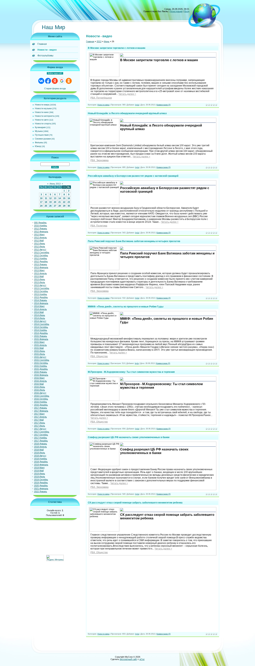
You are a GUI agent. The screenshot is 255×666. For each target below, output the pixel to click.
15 (64, 198)
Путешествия (42, 135)
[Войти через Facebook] (48, 81)
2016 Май (39, 384)
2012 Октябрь (41, 255)
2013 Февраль (41, 267)
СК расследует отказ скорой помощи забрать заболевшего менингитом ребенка (135, 502)
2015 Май (39, 348)
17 (41, 202)
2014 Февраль (41, 303)
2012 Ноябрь (40, 258)
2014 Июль (39, 318)
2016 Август (40, 393)
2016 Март (39, 378)
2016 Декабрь (41, 405)
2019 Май (39, 470)
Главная (90, 41)
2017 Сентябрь (41, 432)
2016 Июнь (39, 387)
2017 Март (39, 414)
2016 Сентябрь (41, 396)
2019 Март (39, 467)
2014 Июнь (39, 315)
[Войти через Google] (62, 81)
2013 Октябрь (41, 291)
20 (55, 202)
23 (69, 202)
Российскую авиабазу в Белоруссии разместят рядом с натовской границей (133, 176)
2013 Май (39, 276)
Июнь (106, 41)
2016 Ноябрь (40, 402)
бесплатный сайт (128, 659)
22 (64, 202)
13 (55, 198)
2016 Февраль (41, 375)
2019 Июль (39, 476)
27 (55, 206)
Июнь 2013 (55, 183)
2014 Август (40, 321)
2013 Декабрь (41, 297)
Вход (186, 11)
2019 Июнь (39, 473)
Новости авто (42, 120)
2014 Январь (40, 300)
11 (46, 198)
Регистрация (176, 11)
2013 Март (39, 270)
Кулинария (40, 127)
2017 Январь (40, 408)
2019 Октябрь (41, 479)
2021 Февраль (41, 488)
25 (46, 206)
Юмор (38, 146)
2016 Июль (39, 390)
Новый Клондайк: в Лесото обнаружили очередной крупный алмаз (127, 113)
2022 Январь (40, 491)
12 (50, 198)
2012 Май (39, 240)
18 (46, 202)
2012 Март (39, 234)
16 (69, 198)
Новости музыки (43, 108)
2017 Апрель (40, 417)
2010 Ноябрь (40, 225)
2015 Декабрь (41, 369)
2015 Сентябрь (41, 360)
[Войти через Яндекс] (55, 81)
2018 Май (39, 449)
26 (50, 206)
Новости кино (42, 112)
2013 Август (40, 285)
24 (41, 206)
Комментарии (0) (164, 105)
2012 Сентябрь (41, 252)
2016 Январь (40, 372)
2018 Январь (40, 443)
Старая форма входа (55, 88)
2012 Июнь (39, 243)
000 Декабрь (40, 222)
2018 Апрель (40, 446)
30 (69, 206)
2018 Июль (39, 452)
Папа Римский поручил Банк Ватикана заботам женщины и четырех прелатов (134, 241)
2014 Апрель (40, 309)
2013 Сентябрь (41, 288)
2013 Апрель (40, 273)
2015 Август (40, 357)
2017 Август (40, 429)
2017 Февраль (41, 411)
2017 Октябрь (41, 435)
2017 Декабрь (41, 440)
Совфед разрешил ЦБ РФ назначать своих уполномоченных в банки (128, 437)
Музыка (39, 131)
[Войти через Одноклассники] (69, 81)
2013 (99, 41)
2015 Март (39, 342)
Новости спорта (43, 123)
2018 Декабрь (41, 461)
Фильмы (39, 142)
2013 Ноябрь (40, 294)
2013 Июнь (39, 279)
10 (41, 198)
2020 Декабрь (41, 485)
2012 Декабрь (41, 261)
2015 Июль (39, 354)
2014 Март (39, 306)
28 (59, 206)
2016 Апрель (40, 381)
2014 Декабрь (41, 333)
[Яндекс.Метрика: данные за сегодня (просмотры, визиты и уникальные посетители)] (55, 558)
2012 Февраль (41, 231)
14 (59, 198)
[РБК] (121, 56)
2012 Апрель (40, 237)
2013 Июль (39, 282)
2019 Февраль (41, 464)
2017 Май (39, 420)
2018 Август (40, 455)
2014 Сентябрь (41, 324)
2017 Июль (39, 426)
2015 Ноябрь (40, 366)
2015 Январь (40, 336)
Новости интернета (44, 116)
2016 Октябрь (41, 399)
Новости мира (42, 104)
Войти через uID (55, 73)
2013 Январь (40, 264)
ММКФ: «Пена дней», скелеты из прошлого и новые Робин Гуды (125, 306)
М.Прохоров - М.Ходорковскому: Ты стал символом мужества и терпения (131, 372)
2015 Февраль (41, 339)
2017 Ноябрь (40, 437)
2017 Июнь (39, 423)
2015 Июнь (39, 351)
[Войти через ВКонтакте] (41, 81)
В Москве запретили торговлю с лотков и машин (116, 48)
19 (50, 202)
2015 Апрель (40, 345)
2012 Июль (39, 246)
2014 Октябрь (41, 327)
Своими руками (43, 138)
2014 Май (39, 312)
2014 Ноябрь (40, 330)
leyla (137, 105)
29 (64, 206)
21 (59, 202)
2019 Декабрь (41, 482)
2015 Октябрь (41, 363)
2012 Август (40, 249)
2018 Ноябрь (40, 458)
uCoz (142, 659)
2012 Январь (40, 228)
